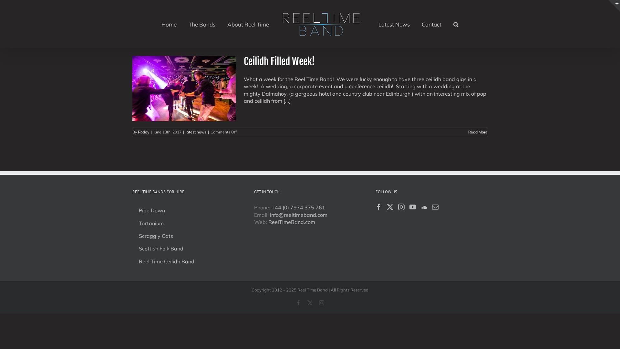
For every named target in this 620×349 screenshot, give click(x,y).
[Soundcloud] (424, 207)
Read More (478, 132)
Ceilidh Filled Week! (279, 62)
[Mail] (435, 207)
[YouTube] (412, 207)
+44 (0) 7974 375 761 (298, 207)
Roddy (143, 132)
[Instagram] (401, 207)
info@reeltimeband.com (298, 215)
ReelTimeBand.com (291, 222)
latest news (196, 132)
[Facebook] (379, 207)
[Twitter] (390, 207)
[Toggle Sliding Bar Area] (614, 6)
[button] (440, 23)
